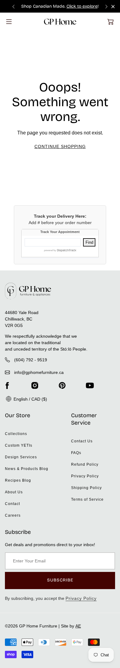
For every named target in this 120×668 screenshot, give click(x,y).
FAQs (76, 453)
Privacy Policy (85, 476)
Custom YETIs (18, 445)
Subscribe (60, 580)
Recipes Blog (18, 480)
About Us (14, 492)
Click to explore (82, 6)
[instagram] (35, 385)
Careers (13, 515)
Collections (16, 434)
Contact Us (82, 441)
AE (78, 625)
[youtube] (90, 385)
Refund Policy (84, 464)
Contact (12, 504)
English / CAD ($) (29, 399)
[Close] (113, 6)
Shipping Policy (86, 488)
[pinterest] (62, 385)
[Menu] (9, 21)
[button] (110, 22)
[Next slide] (106, 6)
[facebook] (7, 385)
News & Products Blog (26, 469)
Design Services (21, 457)
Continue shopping (60, 146)
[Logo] (60, 22)
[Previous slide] (13, 6)
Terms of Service (87, 499)
